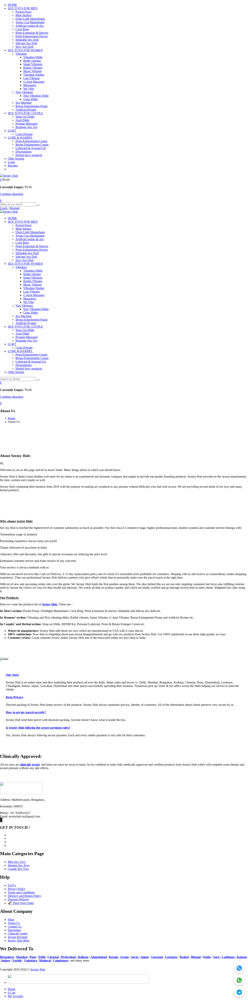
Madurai (45, 960)
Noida (207, 957)
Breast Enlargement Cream (32, 144)
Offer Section (16, 158)
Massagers (29, 85)
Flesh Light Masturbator (30, 18)
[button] (1, 179)
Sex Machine (24, 102)
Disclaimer (14, 930)
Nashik (17, 960)
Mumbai (21, 957)
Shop (11, 919)
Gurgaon (157, 957)
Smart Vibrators (32, 64)
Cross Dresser (24, 134)
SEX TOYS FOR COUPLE (25, 113)
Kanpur (242, 957)
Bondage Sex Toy (27, 127)
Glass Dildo (30, 99)
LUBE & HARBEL (20, 137)
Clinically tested (17, 933)
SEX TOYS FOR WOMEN (25, 50)
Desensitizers (24, 151)
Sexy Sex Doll (24, 46)
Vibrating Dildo (32, 57)
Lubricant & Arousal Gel (31, 148)
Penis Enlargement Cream (31, 141)
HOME (12, 4)
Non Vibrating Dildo (36, 95)
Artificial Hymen (26, 109)
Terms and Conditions (21, 892)
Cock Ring (22, 29)
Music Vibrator (32, 71)
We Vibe (28, 88)
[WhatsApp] (239, 980)
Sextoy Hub (37, 969)
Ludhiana (228, 957)
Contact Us (15, 926)
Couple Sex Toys (18, 868)
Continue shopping (11, 194)
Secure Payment (18, 937)
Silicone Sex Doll (26, 43)
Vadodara (30, 960)
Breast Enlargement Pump (31, 106)
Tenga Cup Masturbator (30, 22)
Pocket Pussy (24, 11)
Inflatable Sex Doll (27, 39)
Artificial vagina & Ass (30, 25)
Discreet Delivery (18, 899)
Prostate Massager (27, 123)
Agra (216, 957)
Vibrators (21, 53)
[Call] (239, 968)
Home (11, 418)
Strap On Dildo (25, 116)
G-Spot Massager (34, 81)
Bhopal (196, 957)
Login (11, 162)
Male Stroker (23, 15)
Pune (32, 957)
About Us (14, 923)
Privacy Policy (17, 888)
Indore (5, 960)
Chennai (53, 957)
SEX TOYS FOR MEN (23, 8)
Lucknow (171, 957)
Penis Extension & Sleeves (32, 32)
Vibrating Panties (33, 74)
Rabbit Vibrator (32, 67)
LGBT (12, 130)
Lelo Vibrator (31, 78)
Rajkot (184, 957)
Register (13, 165)
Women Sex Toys (18, 865)
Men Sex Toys (17, 861)
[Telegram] (239, 992)
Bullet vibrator (32, 60)
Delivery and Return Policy (24, 895)
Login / (4, 208)
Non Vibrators (24, 92)
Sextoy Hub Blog (18, 940)
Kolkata (82, 957)
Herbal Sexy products (29, 155)
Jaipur (144, 957)
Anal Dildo (22, 120)
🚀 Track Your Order (21, 903)
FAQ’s (12, 885)
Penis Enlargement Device (32, 36)
